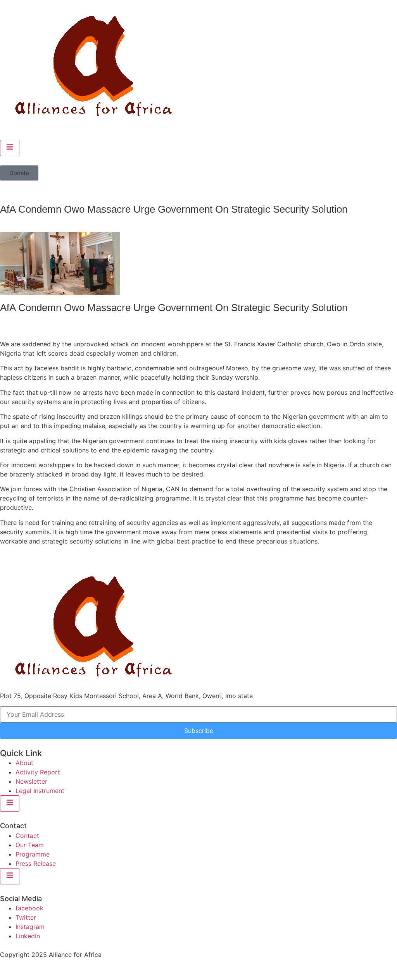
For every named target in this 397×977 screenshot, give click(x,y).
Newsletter (31, 781)
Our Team (30, 845)
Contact (27, 835)
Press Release (36, 863)
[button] (19, 173)
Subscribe (198, 730)
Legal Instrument (40, 791)
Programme (33, 854)
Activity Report (38, 772)
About (24, 763)
